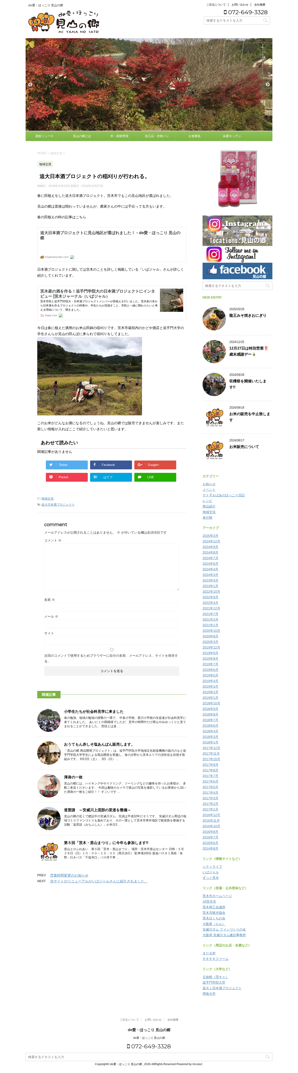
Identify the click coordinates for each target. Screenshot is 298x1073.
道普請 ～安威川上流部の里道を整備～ (97, 810)
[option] (149, 84)
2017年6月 (210, 781)
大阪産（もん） (214, 924)
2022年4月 (210, 603)
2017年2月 (210, 804)
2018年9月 (210, 709)
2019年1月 (210, 698)
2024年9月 (210, 547)
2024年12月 (211, 541)
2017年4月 (210, 792)
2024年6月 (210, 563)
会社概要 (259, 4)
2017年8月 (210, 770)
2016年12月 (211, 815)
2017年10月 (211, 759)
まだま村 (209, 953)
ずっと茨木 (211, 878)
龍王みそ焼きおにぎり (248, 315)
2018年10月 (211, 703)
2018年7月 (210, 720)
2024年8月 (210, 552)
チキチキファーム (216, 959)
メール (51, 616)
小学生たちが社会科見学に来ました (94, 711)
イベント (209, 489)
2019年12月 (211, 647)
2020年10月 (211, 630)
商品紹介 (209, 506)
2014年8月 (210, 848)
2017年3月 (210, 798)
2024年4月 (210, 569)
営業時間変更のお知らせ (69, 875)
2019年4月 (210, 681)
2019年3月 (210, 686)
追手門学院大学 (214, 982)
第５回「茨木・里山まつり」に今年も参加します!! (106, 843)
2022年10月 (211, 591)
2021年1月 (210, 625)
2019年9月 (210, 653)
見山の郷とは (82, 136)
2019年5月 (210, 675)
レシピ (207, 501)
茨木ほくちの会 (214, 918)
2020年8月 (210, 636)
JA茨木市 (209, 901)
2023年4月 (210, 580)
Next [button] (267, 84)
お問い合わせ (240, 4)
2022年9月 (210, 597)
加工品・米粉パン (157, 136)
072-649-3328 (247, 12)
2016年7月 (210, 837)
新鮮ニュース (44, 136)
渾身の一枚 (73, 777)
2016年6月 (210, 843)
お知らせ (209, 484)
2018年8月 (210, 714)
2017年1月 (210, 809)
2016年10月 (211, 826)
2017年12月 (211, 748)
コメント (52, 540)
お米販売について (244, 447)
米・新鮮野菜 (119, 136)
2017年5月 (210, 787)
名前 (49, 600)
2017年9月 (210, 765)
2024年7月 (210, 558)
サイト (49, 633)
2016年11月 (211, 820)
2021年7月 (210, 614)
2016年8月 (210, 832)
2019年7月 (210, 664)
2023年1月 (210, 586)
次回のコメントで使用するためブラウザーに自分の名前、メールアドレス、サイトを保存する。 (111, 658)
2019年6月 (210, 670)
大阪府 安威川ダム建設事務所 (224, 935)
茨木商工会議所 (214, 907)
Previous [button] (30, 84)
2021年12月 (211, 608)
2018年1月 (210, 742)
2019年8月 (210, 658)
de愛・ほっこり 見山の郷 (149, 1030)
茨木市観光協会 (214, 913)
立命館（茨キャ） (216, 977)
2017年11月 (211, 753)
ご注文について (216, 4)
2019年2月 (210, 692)
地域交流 (47, 498)
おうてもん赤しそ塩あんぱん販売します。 (99, 744)
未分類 (207, 517)
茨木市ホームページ (217, 896)
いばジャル (211, 872)
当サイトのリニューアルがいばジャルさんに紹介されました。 (99, 881)
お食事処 (194, 136)
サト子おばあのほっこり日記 (224, 495)
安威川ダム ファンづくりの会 (224, 929)
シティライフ (212, 866)
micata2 (197, 1064)
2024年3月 (210, 575)
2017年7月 (210, 776)
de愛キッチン (232, 136)
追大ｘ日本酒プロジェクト (222, 988)
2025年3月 (210, 536)
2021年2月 (210, 619)
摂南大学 (209, 994)
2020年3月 (210, 642)
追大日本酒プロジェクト (58, 504)
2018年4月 (210, 731)
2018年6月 (210, 725)
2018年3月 (210, 737)
